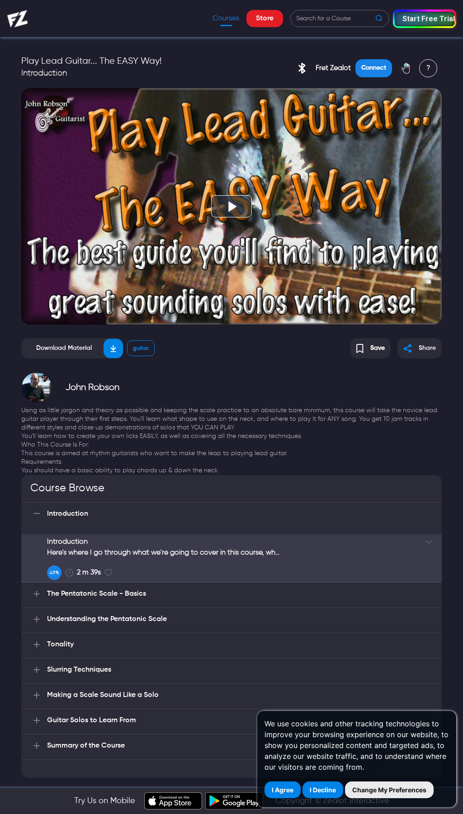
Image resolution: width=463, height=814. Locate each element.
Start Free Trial (428, 18)
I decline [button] (323, 790)
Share (427, 348)
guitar (141, 348)
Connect (373, 68)
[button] (424, 18)
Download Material (64, 348)
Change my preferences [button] (389, 790)
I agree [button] (282, 790)
